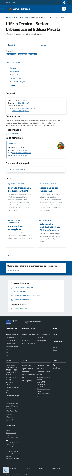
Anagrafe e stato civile (28, 335)
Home (8, 17)
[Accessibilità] (5, 470)
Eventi (55, 350)
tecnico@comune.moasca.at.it (24, 108)
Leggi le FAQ (41, 382)
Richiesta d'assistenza (43, 394)
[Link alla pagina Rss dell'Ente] (54, 365)
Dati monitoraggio (11, 468)
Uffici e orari (9, 417)
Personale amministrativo (12, 347)
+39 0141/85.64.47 (22, 103)
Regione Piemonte (11, 2)
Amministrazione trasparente (43, 378)
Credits (41, 468)
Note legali (40, 368)
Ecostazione (25, 371)
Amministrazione (17, 17)
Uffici (26, 17)
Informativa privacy (43, 365)
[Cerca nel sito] (63, 9)
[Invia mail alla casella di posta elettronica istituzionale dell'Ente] (12, 389)
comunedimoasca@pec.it (20, 110)
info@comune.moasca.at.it (21, 152)
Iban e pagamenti (26, 380)
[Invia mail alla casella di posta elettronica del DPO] (11, 433)
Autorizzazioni (25, 340)
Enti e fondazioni (11, 340)
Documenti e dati (11, 337)
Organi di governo (11, 343)
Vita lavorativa (41, 340)
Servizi (28, 468)
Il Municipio (12, 143)
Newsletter (56, 368)
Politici (8, 352)
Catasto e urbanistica (28, 343)
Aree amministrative (12, 334)
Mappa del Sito (56, 468)
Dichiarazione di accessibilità (43, 373)
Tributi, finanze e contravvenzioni (43, 335)
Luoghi (55, 347)
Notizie (55, 334)
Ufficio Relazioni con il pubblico (12, 412)
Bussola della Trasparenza (27, 376)
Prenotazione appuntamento (43, 390)
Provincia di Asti (26, 365)
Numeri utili (9, 420)
